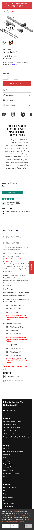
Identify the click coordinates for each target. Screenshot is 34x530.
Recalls (5, 476)
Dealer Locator (8, 497)
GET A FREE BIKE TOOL (11, 488)
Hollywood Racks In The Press (13, 452)
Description (10, 230)
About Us (6, 448)
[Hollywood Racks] (17, 11)
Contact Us (6, 455)
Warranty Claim (8, 503)
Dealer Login (7, 494)
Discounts (6, 491)
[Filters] (26, 192)
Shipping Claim (8, 506)
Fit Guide (6, 458)
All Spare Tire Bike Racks (11, 428)
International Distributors (11, 473)
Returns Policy (8, 470)
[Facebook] (4, 410)
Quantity (6, 73)
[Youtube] (7, 410)
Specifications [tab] (12, 236)
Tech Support (7, 461)
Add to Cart (17, 83)
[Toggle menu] (5, 11)
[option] (17, 27)
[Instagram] (11, 410)
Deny (15, 526)
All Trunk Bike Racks (10, 431)
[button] (7, 56)
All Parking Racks (9, 434)
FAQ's (5, 500)
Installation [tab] (11, 243)
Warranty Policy (8, 467)
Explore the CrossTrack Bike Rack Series (16, 437)
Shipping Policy (8, 464)
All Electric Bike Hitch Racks (12, 422)
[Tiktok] (15, 410)
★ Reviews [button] (32, 267)
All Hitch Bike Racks (10, 425)
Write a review (12, 193)
